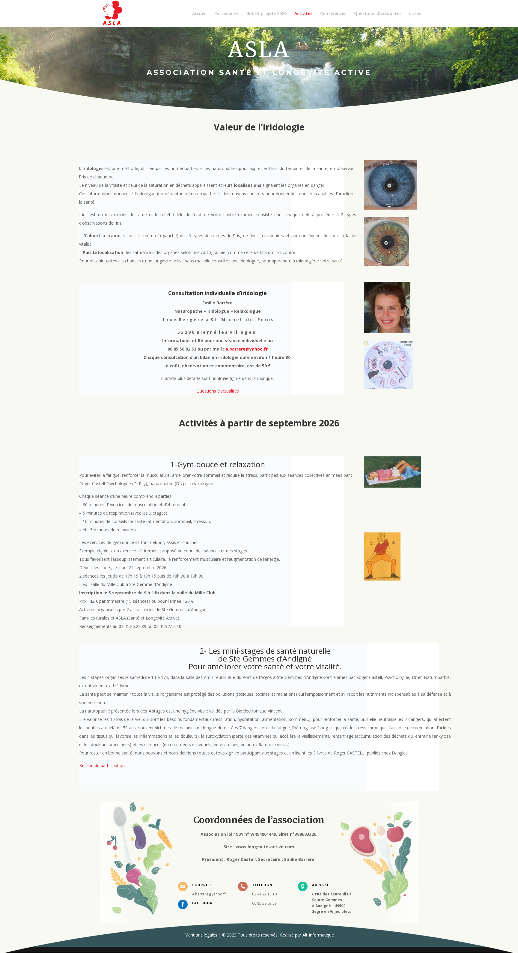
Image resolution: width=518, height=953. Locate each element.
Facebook (202, 903)
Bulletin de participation (102, 765)
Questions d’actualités (377, 13)
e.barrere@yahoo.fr (246, 349)
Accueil (199, 13)
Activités (303, 13)
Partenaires (226, 13)
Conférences (333, 13)
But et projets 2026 (266, 13)
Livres (415, 13)
